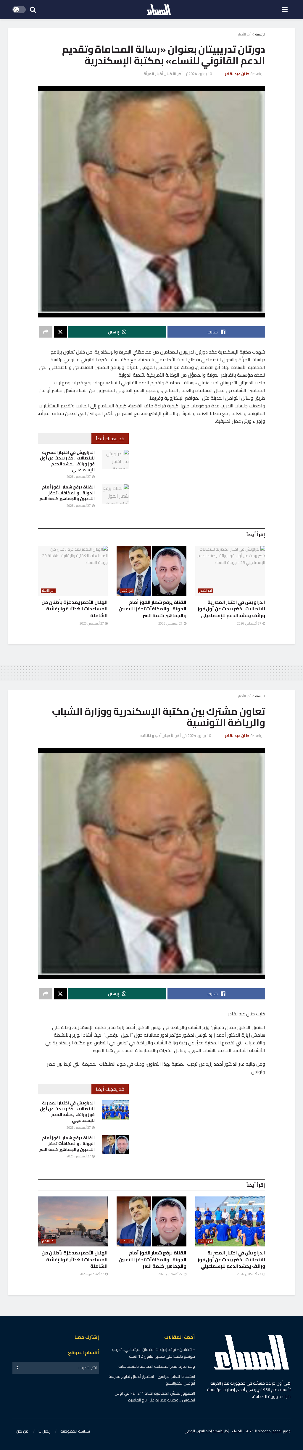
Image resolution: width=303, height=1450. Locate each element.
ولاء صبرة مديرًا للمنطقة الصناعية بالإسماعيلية (156, 1366)
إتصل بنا (44, 1431)
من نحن (22, 1431)
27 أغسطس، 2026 (79, 477)
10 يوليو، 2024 (200, 73)
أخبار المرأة (153, 73)
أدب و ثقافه (151, 735)
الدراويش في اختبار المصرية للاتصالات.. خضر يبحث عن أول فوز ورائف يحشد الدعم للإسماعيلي (67, 461)
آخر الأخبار (244, 34)
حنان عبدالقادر (237, 73)
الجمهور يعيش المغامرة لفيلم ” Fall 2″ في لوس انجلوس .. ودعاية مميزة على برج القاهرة (155, 1396)
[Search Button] (33, 9)
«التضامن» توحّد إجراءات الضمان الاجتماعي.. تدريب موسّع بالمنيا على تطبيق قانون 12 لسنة (153, 1353)
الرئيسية (260, 34)
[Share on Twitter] (60, 332)
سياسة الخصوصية (75, 1431)
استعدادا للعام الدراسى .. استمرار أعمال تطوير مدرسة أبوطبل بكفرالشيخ (152, 1379)
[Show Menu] (285, 9)
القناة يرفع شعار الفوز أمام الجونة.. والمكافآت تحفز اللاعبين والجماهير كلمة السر (67, 492)
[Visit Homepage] (158, 10)
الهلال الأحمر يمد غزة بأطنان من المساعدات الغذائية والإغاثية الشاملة (74, 609)
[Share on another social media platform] (45, 332)
